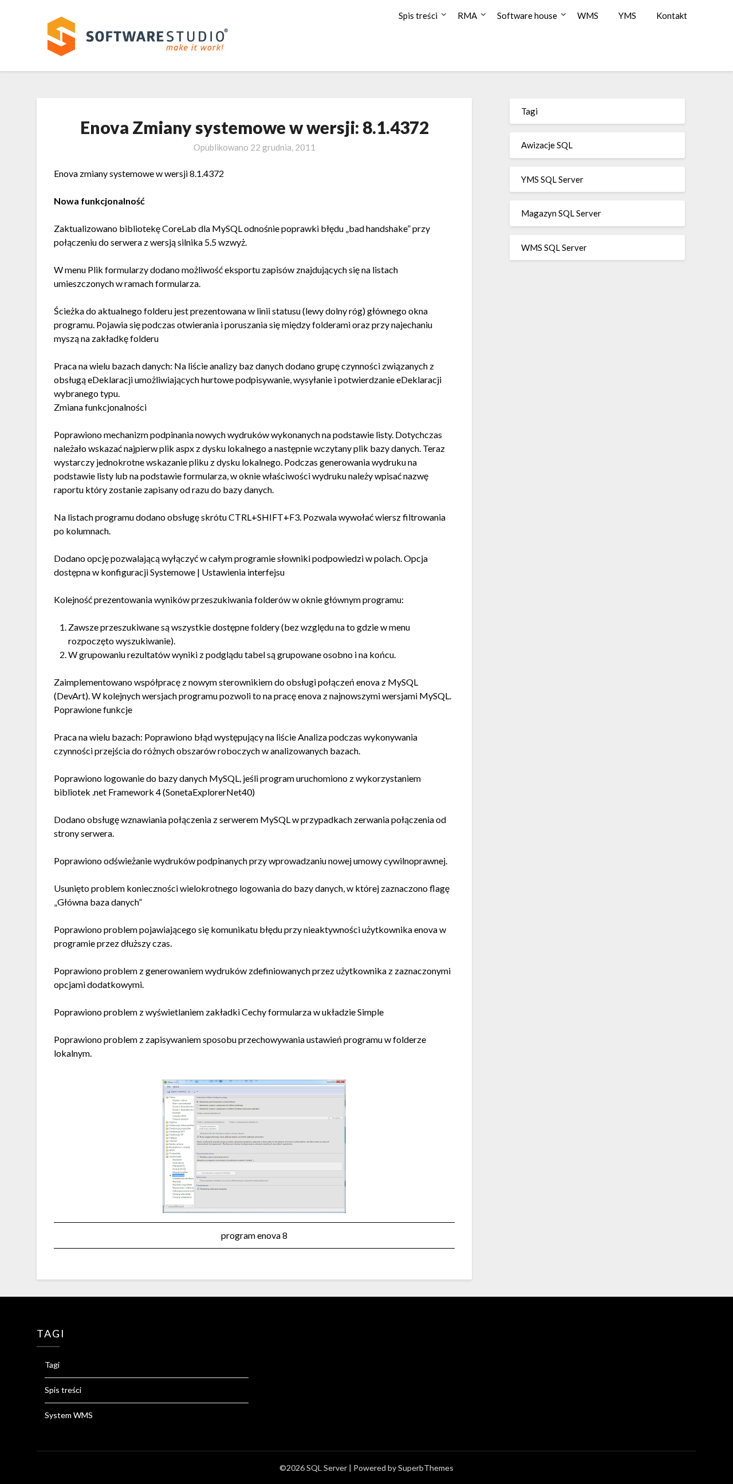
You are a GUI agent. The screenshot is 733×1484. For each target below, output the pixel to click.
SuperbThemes (426, 1468)
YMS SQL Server (552, 179)
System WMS (69, 1415)
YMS (627, 15)
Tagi (529, 111)
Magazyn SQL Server (561, 213)
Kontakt (671, 15)
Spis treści (418, 15)
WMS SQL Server (554, 247)
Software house (527, 15)
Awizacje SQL (547, 145)
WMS (587, 15)
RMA (467, 15)
